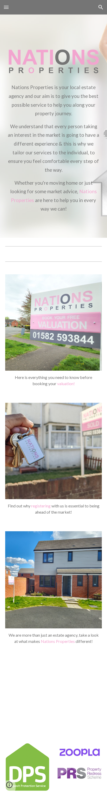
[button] (6, 7)
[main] (53, 146)
